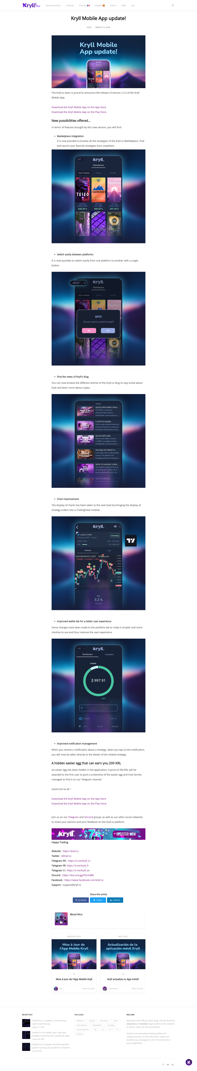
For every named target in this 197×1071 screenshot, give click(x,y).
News (116, 1021)
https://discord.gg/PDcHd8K (78, 875)
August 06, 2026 (38, 1039)
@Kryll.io (66, 855)
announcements (83, 1029)
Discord (88, 817)
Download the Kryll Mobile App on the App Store (79, 107)
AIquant (92, 1021)
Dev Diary (104, 1021)
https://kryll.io (71, 851)
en (103, 1029)
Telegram (73, 817)
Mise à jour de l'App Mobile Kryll (74, 979)
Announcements (53, 5)
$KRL (124, 5)
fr (74, 974)
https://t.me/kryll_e (77, 870)
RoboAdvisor (97, 1025)
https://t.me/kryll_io (79, 860)
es (123, 974)
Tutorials (70, 5)
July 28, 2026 (37, 1051)
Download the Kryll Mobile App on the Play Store (79, 112)
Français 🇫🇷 (84, 5)
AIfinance (80, 1021)
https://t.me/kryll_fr (78, 865)
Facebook (82, 900)
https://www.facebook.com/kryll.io (83, 880)
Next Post (123, 936)
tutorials (80, 1034)
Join (133, 5)
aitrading (111, 1025)
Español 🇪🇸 (100, 5)
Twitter (99, 900)
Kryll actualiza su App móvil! (123, 979)
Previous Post (74, 936)
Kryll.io (113, 5)
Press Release (82, 1025)
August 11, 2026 (38, 1027)
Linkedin (116, 900)
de (95, 1029)
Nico (79, 914)
